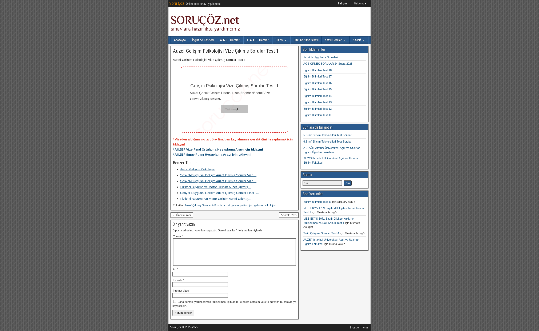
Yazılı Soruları (333, 40)
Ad (175, 269)
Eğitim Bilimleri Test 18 (317, 70)
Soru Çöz (176, 3)
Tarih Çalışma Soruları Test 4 (321, 233)
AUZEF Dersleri (230, 40)
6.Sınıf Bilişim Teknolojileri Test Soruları (327, 141)
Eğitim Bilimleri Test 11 (317, 115)
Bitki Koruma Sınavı (306, 40)
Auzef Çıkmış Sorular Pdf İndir (203, 205)
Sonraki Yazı (289, 215)
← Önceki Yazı (181, 215)
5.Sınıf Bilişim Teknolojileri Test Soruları (327, 135)
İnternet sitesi (181, 290)
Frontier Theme (359, 327)
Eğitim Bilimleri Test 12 (317, 108)
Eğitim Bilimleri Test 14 (317, 95)
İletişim (342, 3)
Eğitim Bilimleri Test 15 (317, 89)
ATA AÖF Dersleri (258, 40)
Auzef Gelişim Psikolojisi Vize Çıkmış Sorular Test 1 (226, 51)
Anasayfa (180, 40)
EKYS (279, 40)
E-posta (178, 280)
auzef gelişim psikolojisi (237, 205)
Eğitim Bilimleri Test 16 (317, 83)
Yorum (178, 236)
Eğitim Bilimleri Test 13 (317, 102)
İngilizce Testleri (203, 40)
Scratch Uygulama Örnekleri (320, 57)
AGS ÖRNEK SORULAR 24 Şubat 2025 (327, 63)
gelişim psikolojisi (265, 205)
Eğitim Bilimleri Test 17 (317, 76)
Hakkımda (360, 3)
